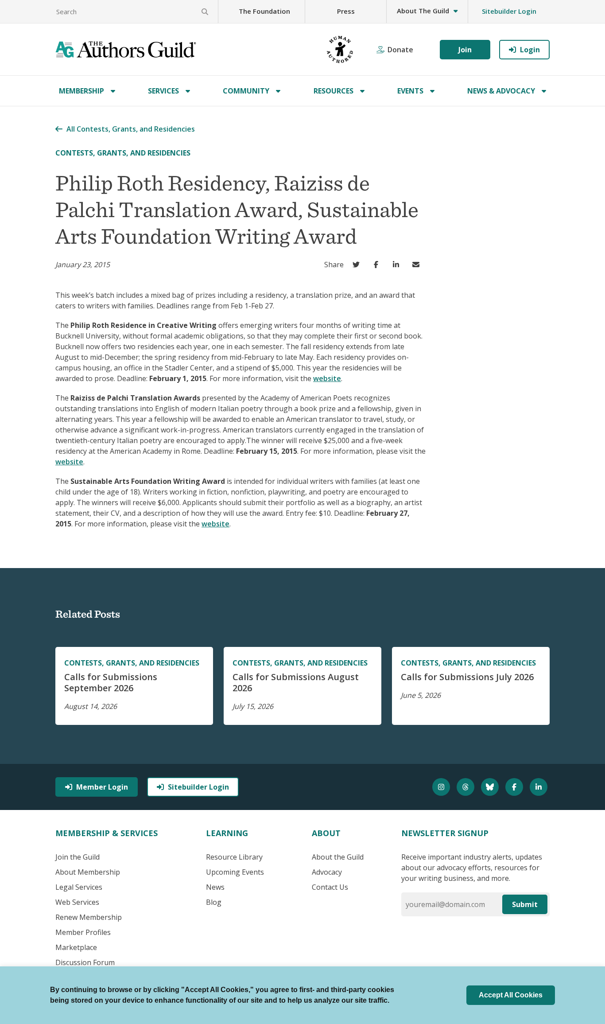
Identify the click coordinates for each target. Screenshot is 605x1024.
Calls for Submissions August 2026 (296, 682)
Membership (81, 91)
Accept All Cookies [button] (511, 995)
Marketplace (76, 947)
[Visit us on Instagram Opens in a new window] (442, 787)
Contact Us (330, 887)
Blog (213, 902)
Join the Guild (77, 857)
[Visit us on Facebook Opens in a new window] (515, 787)
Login (530, 50)
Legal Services (78, 887)
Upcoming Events (235, 872)
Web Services (77, 902)
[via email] (417, 264)
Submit (525, 904)
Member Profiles (83, 932)
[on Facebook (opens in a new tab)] (378, 264)
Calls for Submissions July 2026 (467, 677)
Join (465, 50)
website (327, 378)
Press (346, 11)
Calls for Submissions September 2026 (110, 682)
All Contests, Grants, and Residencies (130, 129)
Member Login (102, 787)
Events (410, 91)
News (215, 887)
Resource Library (234, 857)
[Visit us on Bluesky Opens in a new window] (491, 787)
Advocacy (327, 872)
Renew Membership (88, 917)
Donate (400, 50)
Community (246, 91)
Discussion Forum (85, 962)
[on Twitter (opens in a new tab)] (358, 264)
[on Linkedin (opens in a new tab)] (397, 264)
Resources (333, 91)
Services (163, 91)
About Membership (87, 872)
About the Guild (338, 857)
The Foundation (264, 11)
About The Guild (423, 10)
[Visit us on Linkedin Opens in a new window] (540, 787)
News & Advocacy (501, 91)
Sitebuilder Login (509, 11)
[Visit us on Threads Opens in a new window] (467, 787)
